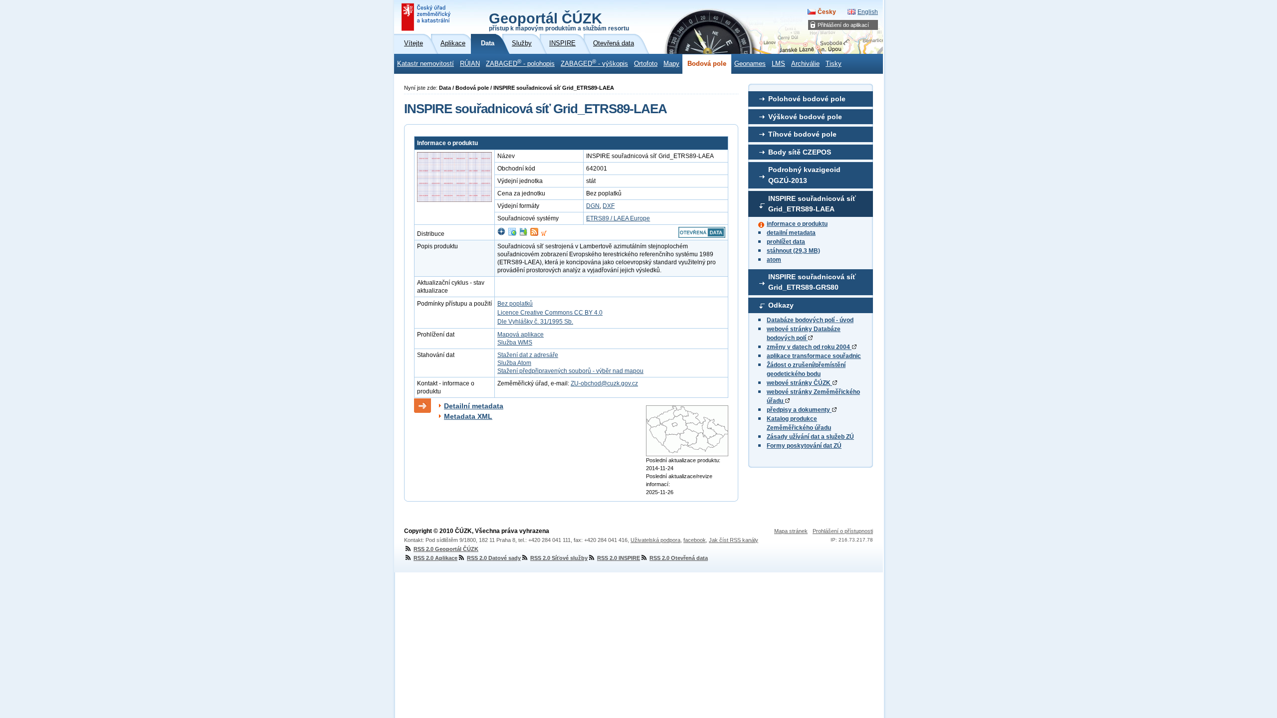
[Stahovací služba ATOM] (534, 233)
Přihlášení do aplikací (843, 25)
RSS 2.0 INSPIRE (618, 558)
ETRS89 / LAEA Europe (618, 218)
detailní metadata (791, 232)
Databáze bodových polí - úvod (810, 320)
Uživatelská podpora (655, 540)
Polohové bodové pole (807, 99)
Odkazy (781, 305)
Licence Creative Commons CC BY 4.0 (550, 312)
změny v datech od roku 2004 (809, 347)
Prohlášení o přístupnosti (843, 531)
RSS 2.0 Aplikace (435, 558)
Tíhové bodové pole (802, 134)
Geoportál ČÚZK (559, 20)
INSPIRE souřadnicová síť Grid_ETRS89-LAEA (812, 203)
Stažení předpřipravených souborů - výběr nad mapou (570, 370)
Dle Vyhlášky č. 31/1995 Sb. (535, 321)
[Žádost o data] (544, 233)
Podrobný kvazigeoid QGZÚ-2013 (804, 175)
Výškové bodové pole (805, 117)
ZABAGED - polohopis (520, 62)
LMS (778, 63)
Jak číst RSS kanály (733, 540)
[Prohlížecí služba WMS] (512, 233)
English (867, 11)
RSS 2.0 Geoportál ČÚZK (446, 549)
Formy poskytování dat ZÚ (804, 445)
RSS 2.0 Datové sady (494, 558)
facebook (694, 540)
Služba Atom (514, 362)
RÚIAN (470, 63)
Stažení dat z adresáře (527, 355)
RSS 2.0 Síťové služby (559, 558)
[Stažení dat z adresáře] (523, 233)
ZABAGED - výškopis (594, 62)
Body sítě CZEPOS (799, 152)
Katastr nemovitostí (425, 63)
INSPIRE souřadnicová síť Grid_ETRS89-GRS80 (812, 282)
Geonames (750, 63)
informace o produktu (797, 223)
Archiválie (805, 63)
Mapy (671, 63)
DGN (593, 205)
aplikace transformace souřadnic (814, 356)
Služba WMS (514, 342)
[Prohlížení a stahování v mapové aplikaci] (501, 233)
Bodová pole (706, 63)
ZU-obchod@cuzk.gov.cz (604, 383)
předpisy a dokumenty (799, 409)
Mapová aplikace (520, 334)
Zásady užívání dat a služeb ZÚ (810, 436)
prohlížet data (786, 241)
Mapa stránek (791, 531)
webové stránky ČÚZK (799, 382)
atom (774, 259)
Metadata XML (468, 416)
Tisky (834, 63)
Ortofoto (645, 63)
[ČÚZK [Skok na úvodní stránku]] (427, 16)
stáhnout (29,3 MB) (793, 250)
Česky (827, 11)
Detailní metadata (473, 406)
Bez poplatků (515, 303)
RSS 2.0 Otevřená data (678, 558)
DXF (609, 205)
